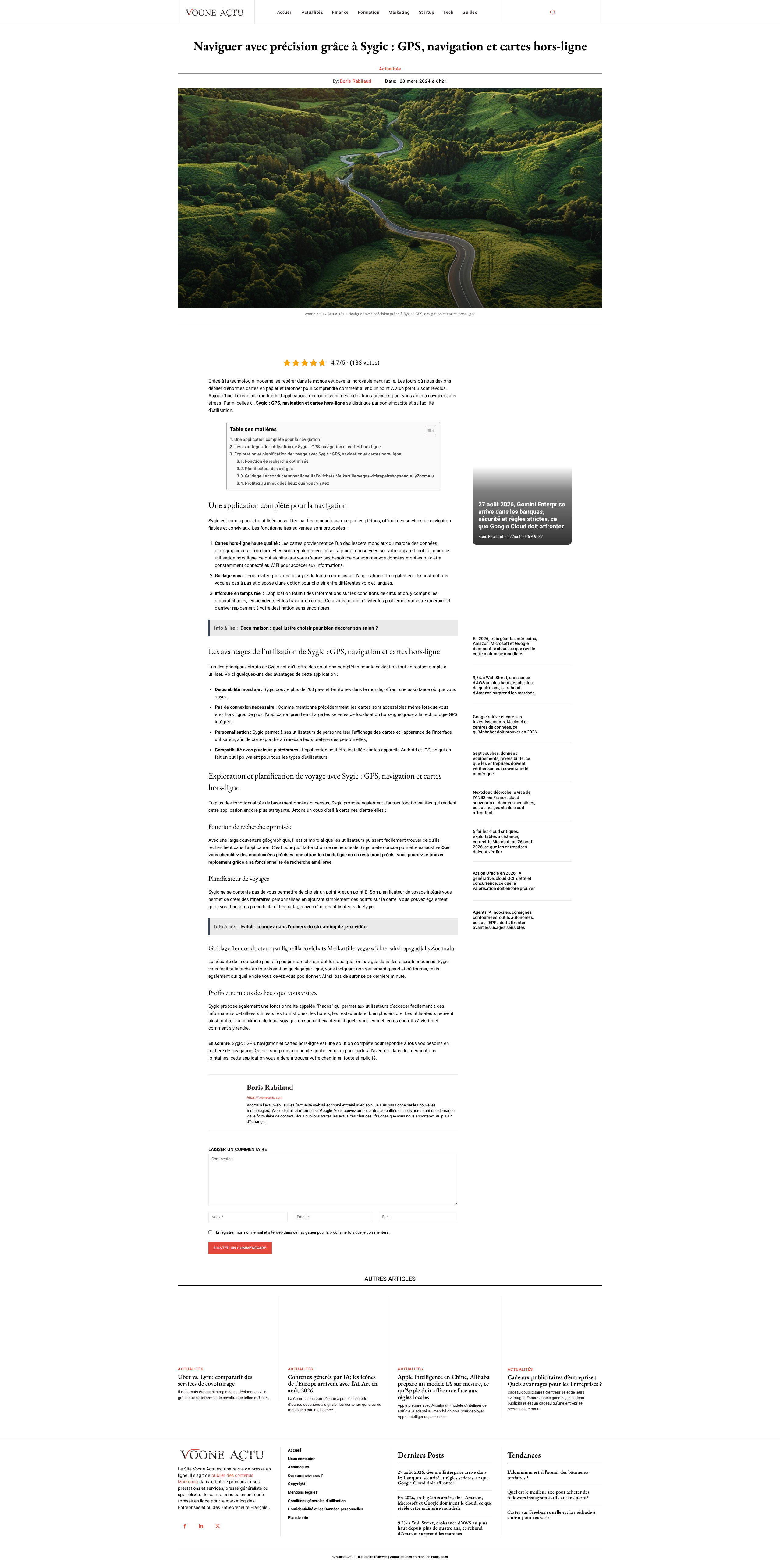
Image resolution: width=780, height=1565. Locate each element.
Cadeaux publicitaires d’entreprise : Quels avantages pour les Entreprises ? (555, 1380)
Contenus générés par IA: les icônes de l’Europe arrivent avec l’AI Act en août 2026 (333, 1383)
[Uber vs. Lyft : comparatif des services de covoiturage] (225, 1329)
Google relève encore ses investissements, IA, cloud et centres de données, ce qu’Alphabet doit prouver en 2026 (505, 724)
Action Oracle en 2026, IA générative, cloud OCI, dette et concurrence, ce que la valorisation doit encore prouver (504, 881)
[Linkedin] (201, 1526)
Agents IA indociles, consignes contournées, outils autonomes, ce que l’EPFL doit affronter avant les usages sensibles (503, 920)
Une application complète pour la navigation (277, 439)
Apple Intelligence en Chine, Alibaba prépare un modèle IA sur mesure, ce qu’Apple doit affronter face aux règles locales (444, 1387)
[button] (552, 12)
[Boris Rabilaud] (223, 1103)
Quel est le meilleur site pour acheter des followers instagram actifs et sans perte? (548, 1495)
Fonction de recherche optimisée (277, 461)
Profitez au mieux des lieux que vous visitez (287, 483)
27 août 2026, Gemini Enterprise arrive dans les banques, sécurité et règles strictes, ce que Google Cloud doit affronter (521, 515)
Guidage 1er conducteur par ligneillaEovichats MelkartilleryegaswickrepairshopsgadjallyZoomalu (339, 475)
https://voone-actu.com (264, 1097)
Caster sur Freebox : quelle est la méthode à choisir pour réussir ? (551, 1515)
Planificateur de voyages (269, 468)
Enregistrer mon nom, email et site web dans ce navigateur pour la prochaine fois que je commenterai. (303, 1232)
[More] (375, 332)
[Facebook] (184, 1526)
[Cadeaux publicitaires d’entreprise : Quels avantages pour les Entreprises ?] (555, 1329)
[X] (217, 1526)
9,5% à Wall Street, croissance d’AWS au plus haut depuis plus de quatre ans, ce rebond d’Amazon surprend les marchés (503, 685)
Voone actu (314, 313)
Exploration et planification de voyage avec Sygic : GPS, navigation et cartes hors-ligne (317, 454)
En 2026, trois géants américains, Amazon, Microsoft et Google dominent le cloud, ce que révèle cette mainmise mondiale (505, 646)
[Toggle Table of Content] (427, 430)
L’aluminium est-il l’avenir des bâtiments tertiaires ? (548, 1475)
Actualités (390, 69)
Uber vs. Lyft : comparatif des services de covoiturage (215, 1380)
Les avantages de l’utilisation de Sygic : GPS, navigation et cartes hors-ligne (307, 446)
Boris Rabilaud (355, 81)
